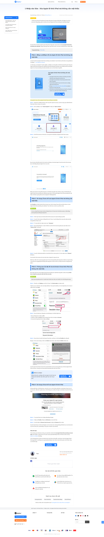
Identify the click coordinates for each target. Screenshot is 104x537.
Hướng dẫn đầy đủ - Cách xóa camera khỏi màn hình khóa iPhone (10, 21)
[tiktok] (87, 515)
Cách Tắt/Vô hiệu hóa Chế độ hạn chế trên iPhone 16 (11, 31)
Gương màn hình (38, 499)
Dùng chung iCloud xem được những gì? (10, 28)
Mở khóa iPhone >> (48, 15)
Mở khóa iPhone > (40, 508)
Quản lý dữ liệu (51, 1)
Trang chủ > (35, 508)
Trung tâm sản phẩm (20, 516)
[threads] (85, 515)
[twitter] (78, 515)
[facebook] (75, 515)
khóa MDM (64, 86)
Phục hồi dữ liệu (47, 499)
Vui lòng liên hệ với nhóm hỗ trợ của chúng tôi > (61, 502)
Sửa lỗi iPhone (68, 499)
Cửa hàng (83, 1)
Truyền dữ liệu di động (57, 499)
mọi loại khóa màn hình (57, 86)
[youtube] (80, 515)
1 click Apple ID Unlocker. (40, 62)
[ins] (83, 515)
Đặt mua (87, 521)
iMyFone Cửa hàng (20, 520)
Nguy (37, 453)
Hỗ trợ (76, 1)
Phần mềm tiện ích (61, 1)
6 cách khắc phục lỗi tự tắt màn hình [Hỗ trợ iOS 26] (10, 25)
